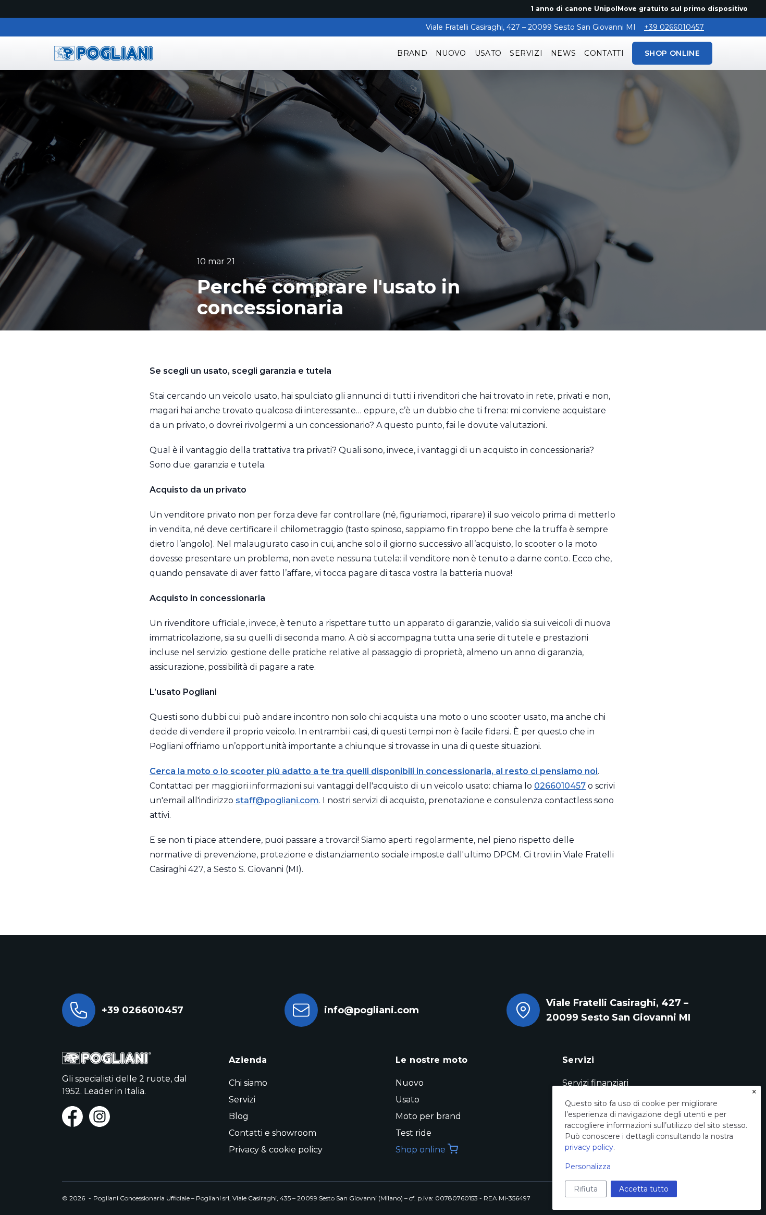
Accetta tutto (644, 1189)
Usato (488, 53)
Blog (239, 1116)
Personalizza (588, 1166)
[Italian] (104, 52)
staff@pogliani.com (277, 800)
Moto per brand (428, 1116)
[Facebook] (72, 1116)
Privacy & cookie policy (276, 1150)
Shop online (421, 1150)
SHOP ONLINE (672, 53)
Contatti (604, 53)
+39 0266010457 (674, 27)
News (563, 53)
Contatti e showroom (272, 1133)
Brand (412, 53)
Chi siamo (248, 1083)
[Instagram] (99, 1116)
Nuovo (451, 53)
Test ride (413, 1133)
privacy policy (589, 1147)
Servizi (526, 53)
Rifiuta (586, 1189)
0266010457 (560, 786)
